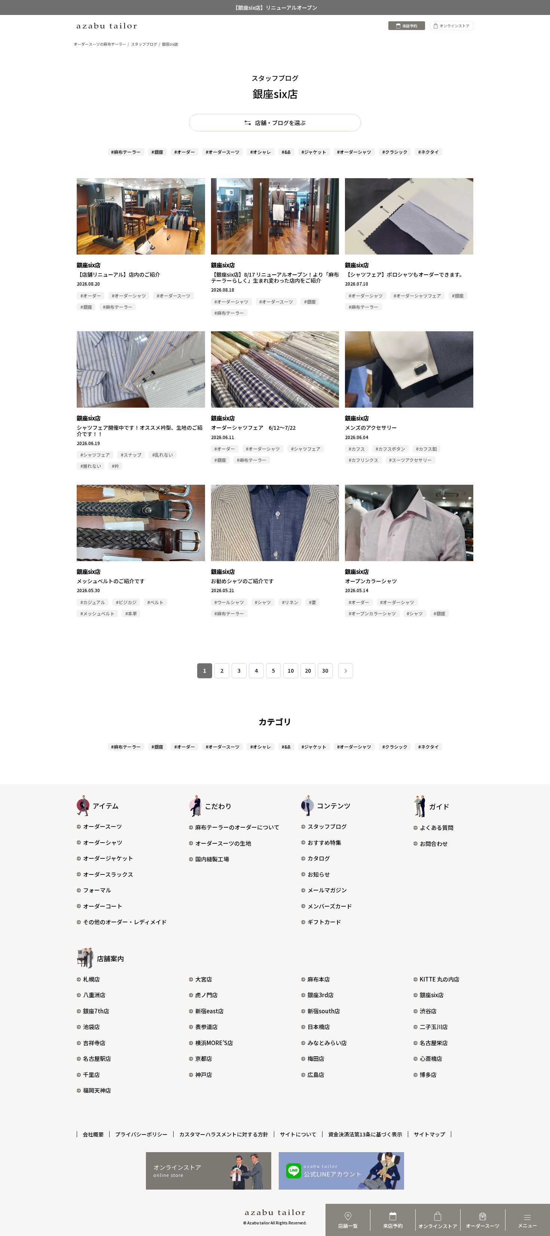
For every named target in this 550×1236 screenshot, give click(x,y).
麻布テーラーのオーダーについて (237, 827)
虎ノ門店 (206, 995)
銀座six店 (432, 995)
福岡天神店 (97, 1090)
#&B (286, 152)
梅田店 (316, 1058)
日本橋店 (319, 1026)
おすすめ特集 (324, 842)
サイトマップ (429, 1134)
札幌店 (91, 979)
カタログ (319, 858)
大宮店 (203, 979)
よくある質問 (436, 827)
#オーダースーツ (222, 152)
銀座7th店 (96, 1011)
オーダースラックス (108, 874)
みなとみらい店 (327, 1043)
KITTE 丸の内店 (439, 979)
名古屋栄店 (434, 1043)
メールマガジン (327, 890)
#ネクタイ (428, 152)
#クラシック (394, 152)
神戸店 (203, 1074)
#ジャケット (314, 152)
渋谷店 (428, 1011)
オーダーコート (102, 906)
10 (291, 670)
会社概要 (93, 1134)
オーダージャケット (108, 858)
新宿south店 (324, 1011)
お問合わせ (434, 843)
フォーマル (97, 890)
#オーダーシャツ (354, 152)
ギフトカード (324, 922)
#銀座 (157, 152)
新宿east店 (209, 1011)
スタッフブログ (327, 826)
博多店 (428, 1074)
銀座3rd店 (321, 995)
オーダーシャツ (102, 842)
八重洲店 (94, 995)
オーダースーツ (102, 826)
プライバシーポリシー (141, 1134)
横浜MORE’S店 (214, 1043)
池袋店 (91, 1026)
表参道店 (206, 1026)
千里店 (91, 1074)
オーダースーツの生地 (223, 843)
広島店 (316, 1074)
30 (325, 670)
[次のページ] (345, 670)
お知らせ (319, 874)
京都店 (203, 1058)
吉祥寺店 (94, 1043)
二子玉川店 (434, 1026)
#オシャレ (260, 152)
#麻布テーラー (126, 152)
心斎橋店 (431, 1058)
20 (308, 670)
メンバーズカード (330, 906)
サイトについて (298, 1134)
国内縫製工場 (212, 859)
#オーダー (184, 152)
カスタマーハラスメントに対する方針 (223, 1134)
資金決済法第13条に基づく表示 (365, 1134)
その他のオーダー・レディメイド (125, 922)
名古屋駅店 (97, 1058)
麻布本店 (319, 979)
